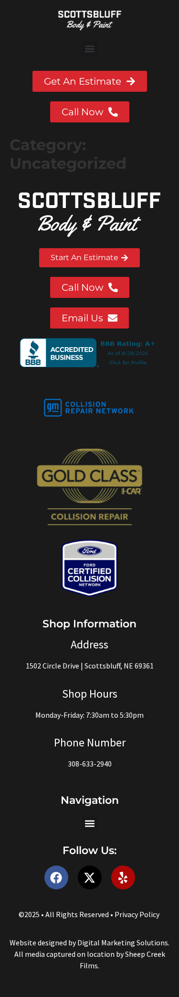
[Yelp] (123, 877)
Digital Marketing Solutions (122, 942)
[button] (89, 48)
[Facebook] (56, 877)
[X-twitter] (90, 877)
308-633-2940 (90, 763)
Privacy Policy (137, 914)
